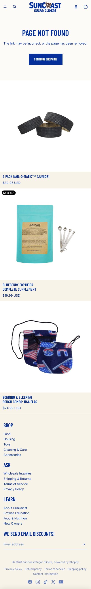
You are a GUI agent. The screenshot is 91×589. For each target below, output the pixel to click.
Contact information (45, 573)
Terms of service (54, 569)
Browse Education (16, 513)
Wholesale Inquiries (17, 473)
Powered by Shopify (66, 562)
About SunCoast (15, 508)
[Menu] (5, 7)
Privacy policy (13, 569)
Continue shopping (45, 59)
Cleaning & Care (15, 449)
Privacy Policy (14, 489)
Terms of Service (16, 484)
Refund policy (33, 569)
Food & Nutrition (15, 518)
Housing (9, 439)
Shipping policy (77, 569)
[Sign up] (83, 544)
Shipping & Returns (17, 478)
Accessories (12, 455)
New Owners (13, 523)
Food (7, 434)
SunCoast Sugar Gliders (37, 562)
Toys (7, 444)
